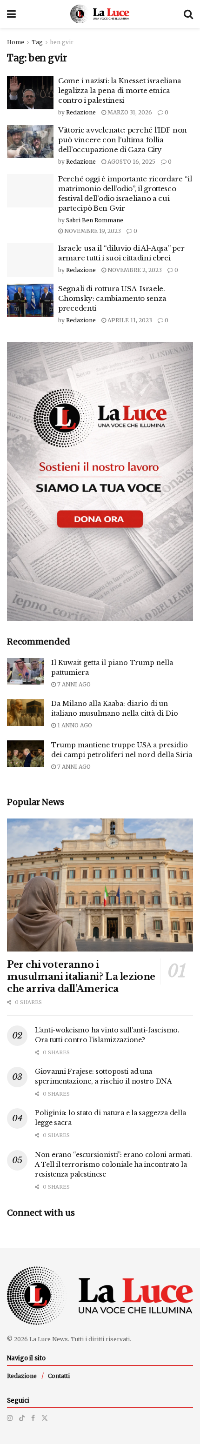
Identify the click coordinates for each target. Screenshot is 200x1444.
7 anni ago (73, 684)
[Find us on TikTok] (22, 1418)
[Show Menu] (11, 14)
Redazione (81, 112)
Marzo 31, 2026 (129, 112)
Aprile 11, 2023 (129, 320)
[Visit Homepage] (99, 14)
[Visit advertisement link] (100, 481)
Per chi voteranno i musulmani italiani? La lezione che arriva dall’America (81, 976)
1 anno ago (74, 725)
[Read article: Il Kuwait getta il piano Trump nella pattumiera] (25, 671)
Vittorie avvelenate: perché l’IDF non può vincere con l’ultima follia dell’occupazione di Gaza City (122, 140)
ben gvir (61, 42)
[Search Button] (188, 14)
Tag (37, 42)
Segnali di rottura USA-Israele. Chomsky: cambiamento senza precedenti (112, 298)
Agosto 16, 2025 (130, 161)
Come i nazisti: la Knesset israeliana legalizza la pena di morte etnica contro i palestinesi (119, 90)
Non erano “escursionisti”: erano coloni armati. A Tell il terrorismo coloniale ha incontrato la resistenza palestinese (113, 1164)
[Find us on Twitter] (44, 1418)
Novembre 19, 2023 (92, 230)
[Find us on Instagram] (10, 1418)
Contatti (59, 1375)
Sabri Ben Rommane (94, 220)
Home (15, 42)
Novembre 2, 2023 (134, 269)
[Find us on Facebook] (33, 1418)
